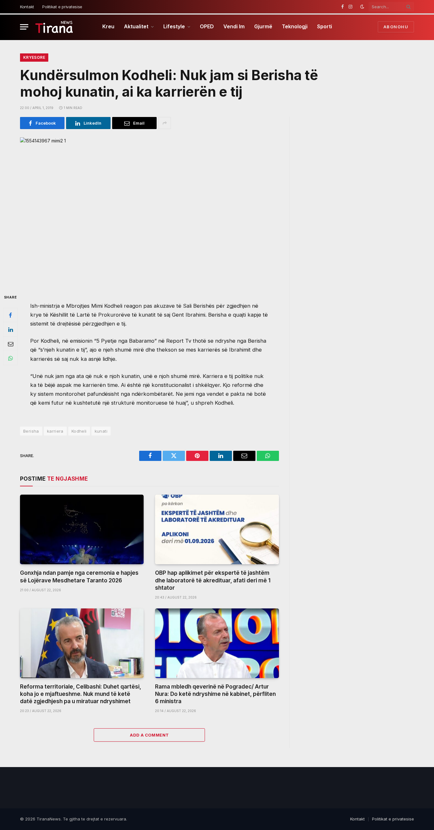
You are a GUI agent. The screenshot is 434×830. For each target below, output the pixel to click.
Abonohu (395, 26)
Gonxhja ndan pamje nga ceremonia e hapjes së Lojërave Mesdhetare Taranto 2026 (79, 576)
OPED (207, 26)
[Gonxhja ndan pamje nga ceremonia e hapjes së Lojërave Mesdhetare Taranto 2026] (82, 529)
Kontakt (27, 6)
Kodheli (79, 431)
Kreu (108, 26)
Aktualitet (136, 26)
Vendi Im (234, 26)
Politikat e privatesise (62, 6)
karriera (55, 431)
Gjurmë (263, 26)
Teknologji (295, 26)
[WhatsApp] (10, 358)
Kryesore (34, 57)
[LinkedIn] (10, 329)
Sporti (324, 26)
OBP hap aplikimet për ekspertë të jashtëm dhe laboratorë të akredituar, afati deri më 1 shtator (212, 580)
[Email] (10, 344)
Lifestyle (174, 26)
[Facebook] (10, 315)
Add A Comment (149, 734)
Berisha (31, 431)
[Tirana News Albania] (54, 26)
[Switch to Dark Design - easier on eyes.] (362, 6)
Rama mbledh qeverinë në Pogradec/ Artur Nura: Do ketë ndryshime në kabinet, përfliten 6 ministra (215, 693)
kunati (101, 431)
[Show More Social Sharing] (164, 123)
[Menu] (24, 27)
